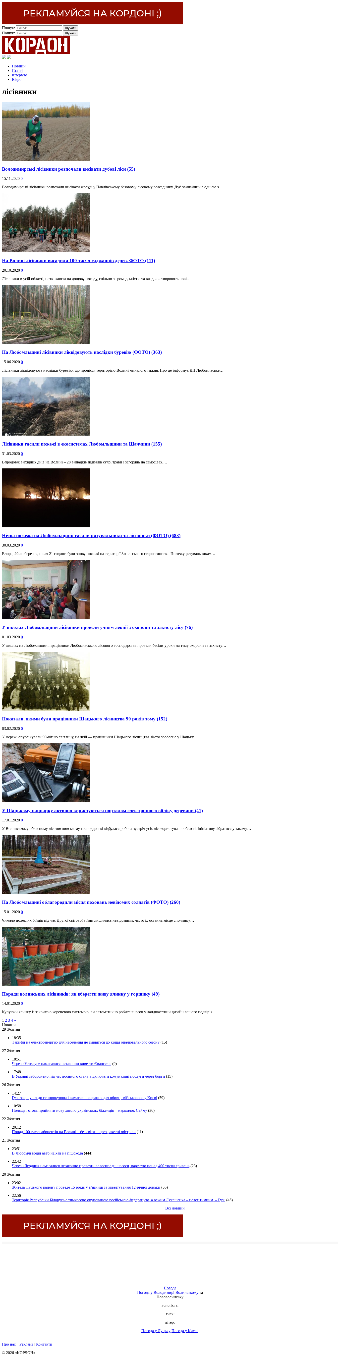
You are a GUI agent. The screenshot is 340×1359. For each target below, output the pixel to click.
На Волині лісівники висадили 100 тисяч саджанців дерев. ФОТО (78, 260)
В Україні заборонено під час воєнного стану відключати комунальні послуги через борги (88, 1076)
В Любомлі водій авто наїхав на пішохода (47, 1153)
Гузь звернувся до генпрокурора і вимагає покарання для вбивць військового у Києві (84, 1098)
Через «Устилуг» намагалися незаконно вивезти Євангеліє (61, 1063)
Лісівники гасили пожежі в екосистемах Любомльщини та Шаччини (82, 444)
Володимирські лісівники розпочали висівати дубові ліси (68, 169)
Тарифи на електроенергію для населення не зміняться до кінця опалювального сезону (86, 1042)
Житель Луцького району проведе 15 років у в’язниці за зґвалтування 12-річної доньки (86, 1187)
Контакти (44, 1344)
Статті (17, 70)
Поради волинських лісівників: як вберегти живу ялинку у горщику (81, 994)
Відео (16, 79)
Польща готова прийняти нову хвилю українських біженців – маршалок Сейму (79, 1110)
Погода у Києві (184, 1331)
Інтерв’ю (19, 75)
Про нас (9, 1344)
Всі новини (175, 1208)
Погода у (167, 1292)
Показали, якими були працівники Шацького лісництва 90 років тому (84, 718)
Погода (170, 1288)
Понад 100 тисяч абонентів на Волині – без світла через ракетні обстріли (74, 1132)
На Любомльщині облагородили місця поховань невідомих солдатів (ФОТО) (91, 902)
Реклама (26, 1344)
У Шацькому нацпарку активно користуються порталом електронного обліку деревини (102, 810)
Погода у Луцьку (155, 1331)
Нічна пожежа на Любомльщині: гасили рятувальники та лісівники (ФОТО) (91, 535)
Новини (19, 66)
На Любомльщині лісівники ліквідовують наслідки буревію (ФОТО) (82, 352)
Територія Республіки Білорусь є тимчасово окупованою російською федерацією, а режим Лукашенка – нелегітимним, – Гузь (118, 1200)
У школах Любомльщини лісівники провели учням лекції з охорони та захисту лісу (97, 627)
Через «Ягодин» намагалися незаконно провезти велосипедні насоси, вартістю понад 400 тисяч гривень (100, 1166)
